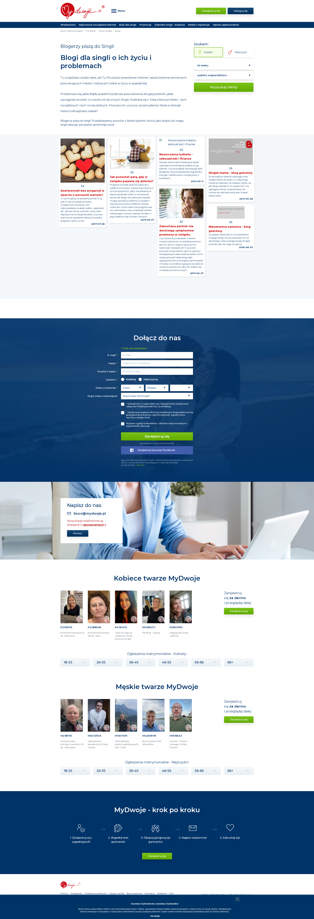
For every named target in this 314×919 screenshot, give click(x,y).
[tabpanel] (72, 617)
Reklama (162, 893)
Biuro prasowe (134, 893)
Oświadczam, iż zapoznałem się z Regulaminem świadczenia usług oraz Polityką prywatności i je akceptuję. (157, 405)
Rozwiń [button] (140, 465)
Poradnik (91, 31)
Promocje (145, 24)
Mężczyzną (151, 379)
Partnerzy (150, 893)
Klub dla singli (127, 24)
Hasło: (113, 363)
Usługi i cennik (116, 893)
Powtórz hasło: (107, 371)
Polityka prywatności (96, 893)
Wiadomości (68, 24)
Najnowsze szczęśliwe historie (97, 24)
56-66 (199, 662)
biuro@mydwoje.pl (90, 513)
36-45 (134, 662)
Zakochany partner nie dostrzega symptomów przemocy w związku (176, 230)
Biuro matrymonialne (72, 31)
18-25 (68, 662)
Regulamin (76, 893)
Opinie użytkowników (226, 24)
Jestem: (112, 379)
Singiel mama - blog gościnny (231, 172)
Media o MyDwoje (198, 24)
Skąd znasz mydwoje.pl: (102, 396)
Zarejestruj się (211, 10)
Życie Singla (105, 31)
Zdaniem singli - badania (170, 24)
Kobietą (131, 379)
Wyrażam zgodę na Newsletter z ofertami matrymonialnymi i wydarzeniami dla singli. (156, 424)
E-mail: (112, 355)
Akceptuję (155, 916)
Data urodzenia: (107, 387)
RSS (171, 893)
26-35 (100, 662)
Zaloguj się (240, 10)
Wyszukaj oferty (223, 87)
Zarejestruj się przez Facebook (156, 450)
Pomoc (77, 533)
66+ (230, 662)
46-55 (166, 662)
